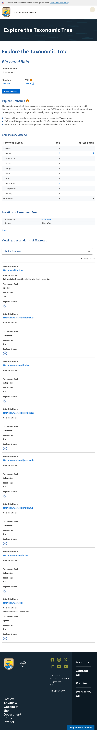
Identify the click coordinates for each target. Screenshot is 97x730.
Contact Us (82, 673)
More (4, 230)
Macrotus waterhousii (13, 602)
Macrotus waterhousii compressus (18, 412)
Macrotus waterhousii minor (16, 555)
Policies (82, 683)
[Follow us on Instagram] (60, 660)
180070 (28, 83)
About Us (82, 662)
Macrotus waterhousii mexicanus (18, 507)
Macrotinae (46, 219)
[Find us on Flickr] (60, 666)
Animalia (6, 83)
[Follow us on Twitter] (66, 660)
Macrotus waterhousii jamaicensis (18, 460)
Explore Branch (5, 306)
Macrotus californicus (13, 270)
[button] (47, 251)
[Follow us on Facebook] (53, 660)
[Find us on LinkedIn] (53, 666)
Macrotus (46, 223)
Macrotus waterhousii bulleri (16, 365)
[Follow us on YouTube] (67, 666)
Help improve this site (81, 727)
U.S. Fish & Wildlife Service (24, 12)
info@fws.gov (58, 690)
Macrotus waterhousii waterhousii (18, 317)
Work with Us (83, 694)
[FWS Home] (6, 12)
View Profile (11, 91)
